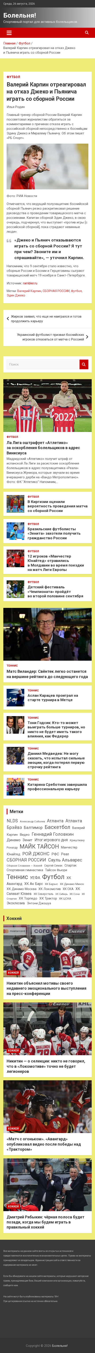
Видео (25, 835)
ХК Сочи (75, 894)
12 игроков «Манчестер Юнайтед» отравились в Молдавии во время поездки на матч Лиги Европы (56, 563)
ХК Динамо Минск (72, 884)
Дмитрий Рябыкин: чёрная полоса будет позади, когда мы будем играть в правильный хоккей (45, 1222)
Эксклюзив (16, 903)
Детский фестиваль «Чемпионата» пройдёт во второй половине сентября (55, 591)
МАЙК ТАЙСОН (39, 846)
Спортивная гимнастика (25, 870)
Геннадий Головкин (53, 834)
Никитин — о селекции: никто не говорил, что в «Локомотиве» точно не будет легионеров (46, 1066)
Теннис (12, 665)
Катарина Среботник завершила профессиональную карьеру (57, 786)
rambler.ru (30, 283)
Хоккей (14, 918)
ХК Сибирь (61, 894)
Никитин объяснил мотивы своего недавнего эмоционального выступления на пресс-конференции (46, 988)
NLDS (12, 820)
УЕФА (35, 877)
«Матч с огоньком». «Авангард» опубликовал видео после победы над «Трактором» (44, 1144)
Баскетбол (57, 827)
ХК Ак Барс (33, 884)
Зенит (27, 840)
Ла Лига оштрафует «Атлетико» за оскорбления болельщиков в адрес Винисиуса (43, 447)
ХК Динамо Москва (21, 889)
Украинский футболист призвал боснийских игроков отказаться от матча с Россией (50, 337)
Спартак (70, 865)
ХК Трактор (48, 898)
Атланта (55, 820)
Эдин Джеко (16, 295)
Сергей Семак (53, 865)
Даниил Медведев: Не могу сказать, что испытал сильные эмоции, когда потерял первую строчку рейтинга (56, 760)
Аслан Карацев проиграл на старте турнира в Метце (53, 697)
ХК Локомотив (49, 889)
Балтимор (33, 827)
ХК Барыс (51, 884)
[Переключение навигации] (9, 33)
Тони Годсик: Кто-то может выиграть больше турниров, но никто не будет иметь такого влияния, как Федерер (56, 729)
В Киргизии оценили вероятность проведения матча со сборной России (57, 506)
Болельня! (19, 15)
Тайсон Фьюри (56, 870)
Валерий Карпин (29, 291)
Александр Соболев (32, 821)
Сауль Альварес (65, 860)
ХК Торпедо (28, 898)
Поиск (84, 364)
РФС (55, 854)
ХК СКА (68, 889)
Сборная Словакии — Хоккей (24, 865)
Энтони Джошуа (39, 903)
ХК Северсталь (43, 894)
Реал (65, 854)
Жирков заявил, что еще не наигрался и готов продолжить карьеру (46, 318)
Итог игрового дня (51, 840)
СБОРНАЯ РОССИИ (56, 291)
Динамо (14, 840)
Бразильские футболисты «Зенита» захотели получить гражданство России (54, 533)
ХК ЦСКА (65, 898)
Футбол (13, 77)
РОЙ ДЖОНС (35, 853)
